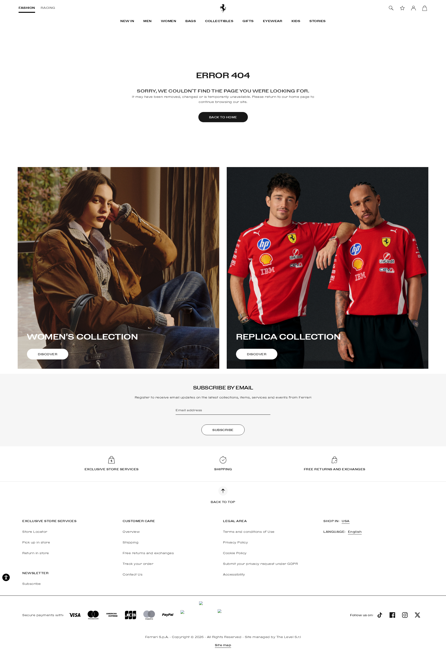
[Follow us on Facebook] (392, 615)
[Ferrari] (223, 8)
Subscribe (31, 583)
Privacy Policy (235, 542)
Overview (131, 531)
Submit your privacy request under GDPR (260, 563)
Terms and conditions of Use (249, 531)
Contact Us (132, 574)
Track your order (138, 563)
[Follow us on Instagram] (405, 615)
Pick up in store (36, 542)
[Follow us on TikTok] (380, 615)
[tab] (27, 8)
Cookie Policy (235, 553)
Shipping (130, 542)
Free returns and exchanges (148, 553)
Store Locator (34, 531)
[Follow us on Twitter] (417, 615)
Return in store (35, 553)
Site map (223, 645)
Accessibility (234, 574)
